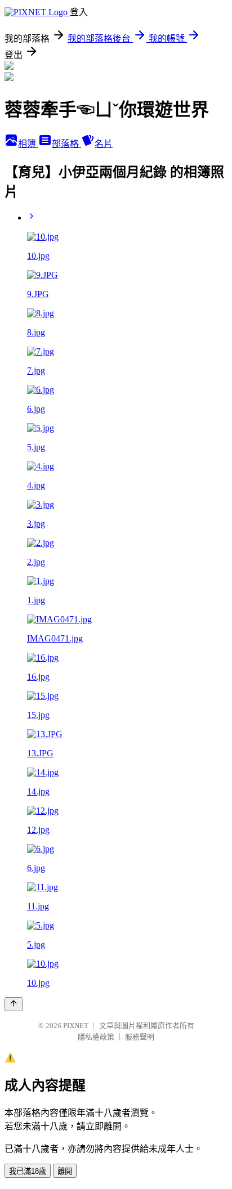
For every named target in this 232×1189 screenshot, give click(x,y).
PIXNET (75, 1025)
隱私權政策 (96, 1037)
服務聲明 (139, 1037)
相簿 (28, 144)
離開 (64, 1171)
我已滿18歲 (27, 1171)
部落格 (66, 144)
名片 (104, 144)
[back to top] (14, 1004)
